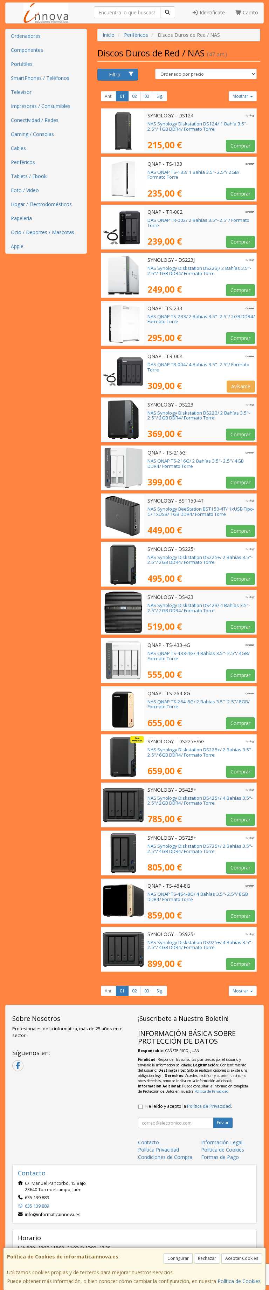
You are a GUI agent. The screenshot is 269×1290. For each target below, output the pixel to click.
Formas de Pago (220, 1157)
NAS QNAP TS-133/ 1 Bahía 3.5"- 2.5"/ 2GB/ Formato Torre (193, 174)
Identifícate (211, 12)
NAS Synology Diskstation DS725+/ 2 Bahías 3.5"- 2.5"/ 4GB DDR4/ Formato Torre (200, 848)
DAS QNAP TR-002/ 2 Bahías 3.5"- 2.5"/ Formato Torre (198, 222)
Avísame (240, 386)
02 (134, 96)
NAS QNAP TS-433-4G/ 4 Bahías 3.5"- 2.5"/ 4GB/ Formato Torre (198, 656)
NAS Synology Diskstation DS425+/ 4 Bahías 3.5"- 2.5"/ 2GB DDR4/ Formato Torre (200, 800)
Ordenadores (26, 36)
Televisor (21, 92)
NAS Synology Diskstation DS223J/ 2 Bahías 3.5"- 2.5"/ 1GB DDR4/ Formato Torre (199, 271)
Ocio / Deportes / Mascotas (42, 232)
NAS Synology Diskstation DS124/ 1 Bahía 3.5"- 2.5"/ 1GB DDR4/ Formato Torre (197, 126)
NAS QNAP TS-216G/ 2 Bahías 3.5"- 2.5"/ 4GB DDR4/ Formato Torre (195, 463)
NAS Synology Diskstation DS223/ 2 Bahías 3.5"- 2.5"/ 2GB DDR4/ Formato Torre (198, 415)
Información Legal (221, 1142)
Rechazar (207, 1258)
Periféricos (23, 162)
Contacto (148, 1142)
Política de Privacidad (211, 1091)
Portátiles (22, 64)
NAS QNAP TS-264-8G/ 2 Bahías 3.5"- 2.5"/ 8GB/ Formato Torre (198, 704)
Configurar (178, 1258)
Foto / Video (25, 190)
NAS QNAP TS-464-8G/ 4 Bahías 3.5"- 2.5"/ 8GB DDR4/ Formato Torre (197, 896)
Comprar (240, 145)
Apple (17, 246)
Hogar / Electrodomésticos (41, 204)
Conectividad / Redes (34, 120)
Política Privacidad (158, 1149)
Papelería (21, 218)
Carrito (249, 12)
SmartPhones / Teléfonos (40, 78)
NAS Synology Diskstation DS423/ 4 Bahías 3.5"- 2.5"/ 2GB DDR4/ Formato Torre (198, 608)
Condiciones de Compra (165, 1157)
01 (122, 96)
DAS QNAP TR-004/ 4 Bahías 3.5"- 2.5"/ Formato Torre (198, 367)
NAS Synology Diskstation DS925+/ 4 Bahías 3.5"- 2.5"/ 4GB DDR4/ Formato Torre (200, 945)
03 (146, 96)
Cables (18, 148)
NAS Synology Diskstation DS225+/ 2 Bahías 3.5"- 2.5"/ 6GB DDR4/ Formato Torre (200, 752)
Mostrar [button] (241, 96)
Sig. (160, 96)
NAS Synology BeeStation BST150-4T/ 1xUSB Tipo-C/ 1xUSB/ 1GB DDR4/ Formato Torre (200, 511)
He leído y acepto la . (188, 1106)
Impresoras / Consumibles (40, 106)
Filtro (114, 74)
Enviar (223, 1123)
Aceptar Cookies (241, 1258)
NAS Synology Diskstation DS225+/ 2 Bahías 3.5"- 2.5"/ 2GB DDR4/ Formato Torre (200, 560)
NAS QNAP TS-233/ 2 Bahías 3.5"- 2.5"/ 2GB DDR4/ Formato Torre (201, 319)
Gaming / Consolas (32, 134)
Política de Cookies (239, 1281)
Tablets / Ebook (29, 176)
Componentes (27, 50)
